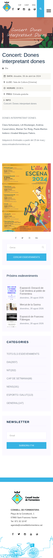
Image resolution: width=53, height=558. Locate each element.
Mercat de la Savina (30, 304)
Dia (6, 68)
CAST (27, 5)
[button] (48, 10)
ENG (34, 5)
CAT (19, 5)
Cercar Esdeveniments (26, 257)
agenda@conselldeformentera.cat (26, 525)
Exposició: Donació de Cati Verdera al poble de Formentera (32, 291)
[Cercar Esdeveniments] (43, 247)
